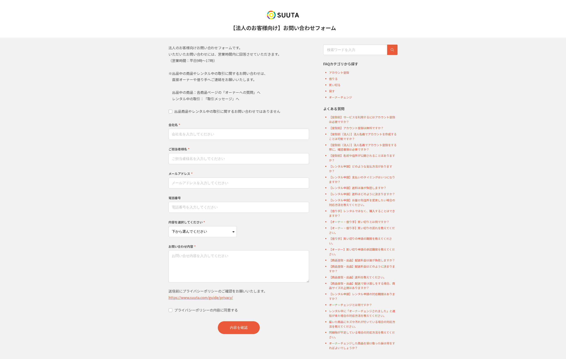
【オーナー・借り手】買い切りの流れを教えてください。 (362, 230)
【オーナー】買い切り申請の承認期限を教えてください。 (362, 251)
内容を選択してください (186, 222)
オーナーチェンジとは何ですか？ (350, 305)
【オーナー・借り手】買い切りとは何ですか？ (359, 222)
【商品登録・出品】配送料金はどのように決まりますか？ (362, 268)
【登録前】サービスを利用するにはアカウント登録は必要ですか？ (362, 119)
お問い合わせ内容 (182, 246)
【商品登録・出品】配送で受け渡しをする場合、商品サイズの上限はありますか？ (362, 285)
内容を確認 (239, 327)
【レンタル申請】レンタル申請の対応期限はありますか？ (362, 296)
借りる (333, 79)
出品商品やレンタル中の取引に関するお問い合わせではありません (227, 111)
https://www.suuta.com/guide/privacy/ (200, 297)
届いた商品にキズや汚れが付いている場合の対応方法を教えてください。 (362, 324)
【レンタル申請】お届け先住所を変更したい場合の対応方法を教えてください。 (362, 202)
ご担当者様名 (178, 149)
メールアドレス (180, 173)
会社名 (174, 125)
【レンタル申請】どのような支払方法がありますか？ (360, 168)
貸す (332, 91)
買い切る (334, 85)
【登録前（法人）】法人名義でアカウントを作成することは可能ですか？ (363, 136)
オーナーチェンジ (340, 97)
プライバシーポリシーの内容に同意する (206, 310)
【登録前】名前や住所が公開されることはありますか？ (362, 157)
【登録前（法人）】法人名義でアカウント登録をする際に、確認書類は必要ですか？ (363, 147)
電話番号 (174, 198)
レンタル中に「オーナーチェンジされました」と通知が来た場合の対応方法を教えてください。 (362, 313)
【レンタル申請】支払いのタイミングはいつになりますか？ (362, 179)
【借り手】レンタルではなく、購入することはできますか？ (362, 213)
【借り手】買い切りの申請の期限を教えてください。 (360, 240)
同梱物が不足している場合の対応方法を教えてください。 (362, 334)
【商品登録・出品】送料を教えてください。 (357, 277)
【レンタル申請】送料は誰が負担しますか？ (357, 188)
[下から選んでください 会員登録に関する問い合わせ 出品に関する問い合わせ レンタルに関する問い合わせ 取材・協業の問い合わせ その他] (202, 231)
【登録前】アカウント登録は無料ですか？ (356, 128)
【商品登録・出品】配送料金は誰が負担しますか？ (362, 260)
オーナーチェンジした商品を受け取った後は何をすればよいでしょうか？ (362, 345)
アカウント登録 (339, 72)
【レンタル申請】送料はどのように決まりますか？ (362, 194)
